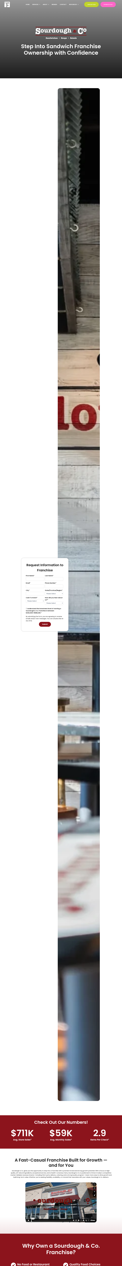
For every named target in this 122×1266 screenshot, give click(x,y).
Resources (73, 4)
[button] (36, 4)
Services (35, 4)
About (45, 4)
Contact (63, 4)
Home (28, 4)
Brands (54, 4)
